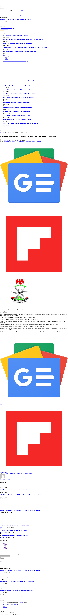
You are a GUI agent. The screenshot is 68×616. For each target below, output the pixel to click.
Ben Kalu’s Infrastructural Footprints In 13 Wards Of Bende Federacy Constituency (18, 489)
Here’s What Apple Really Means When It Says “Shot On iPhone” (16, 115)
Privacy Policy (21, 10)
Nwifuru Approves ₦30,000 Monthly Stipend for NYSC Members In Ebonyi (19, 93)
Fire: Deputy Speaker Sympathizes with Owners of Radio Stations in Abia (18, 73)
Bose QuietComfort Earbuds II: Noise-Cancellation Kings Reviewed (17, 107)
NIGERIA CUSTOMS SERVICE (14, 336)
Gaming (6, 57)
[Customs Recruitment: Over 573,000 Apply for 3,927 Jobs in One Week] (19, 303)
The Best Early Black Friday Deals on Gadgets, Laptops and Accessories (18, 97)
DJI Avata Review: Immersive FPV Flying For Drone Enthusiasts (16, 102)
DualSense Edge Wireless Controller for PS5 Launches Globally (16, 89)
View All (6, 59)
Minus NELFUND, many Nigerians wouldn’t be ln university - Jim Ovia (17, 43)
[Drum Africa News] (4, 29)
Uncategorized (5, 33)
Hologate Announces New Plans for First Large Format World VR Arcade (18, 80)
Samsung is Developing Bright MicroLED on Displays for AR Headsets (17, 119)
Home (4, 32)
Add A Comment (3, 498)
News (1, 133)
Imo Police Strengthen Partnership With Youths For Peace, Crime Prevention (15, 19)
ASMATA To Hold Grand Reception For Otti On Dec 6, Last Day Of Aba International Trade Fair (20, 494)
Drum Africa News (3, 527)
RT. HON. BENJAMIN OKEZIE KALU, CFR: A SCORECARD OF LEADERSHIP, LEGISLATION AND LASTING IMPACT (26, 47)
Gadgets (6, 58)
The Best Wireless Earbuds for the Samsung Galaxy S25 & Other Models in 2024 (20, 123)
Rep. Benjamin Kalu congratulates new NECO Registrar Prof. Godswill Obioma (15, 506)
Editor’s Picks (5, 126)
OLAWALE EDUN (23, 336)
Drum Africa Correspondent (7, 140)
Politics (4, 54)
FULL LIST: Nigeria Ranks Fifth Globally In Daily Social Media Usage (17, 69)
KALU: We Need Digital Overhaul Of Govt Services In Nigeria (15, 61)
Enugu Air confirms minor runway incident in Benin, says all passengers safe (19, 51)
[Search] (0, 128)
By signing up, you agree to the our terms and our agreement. (14, 10)
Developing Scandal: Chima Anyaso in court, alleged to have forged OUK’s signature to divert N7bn (20, 514)
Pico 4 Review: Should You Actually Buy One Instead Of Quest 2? (16, 85)
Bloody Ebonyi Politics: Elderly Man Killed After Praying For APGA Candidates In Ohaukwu (18, 15)
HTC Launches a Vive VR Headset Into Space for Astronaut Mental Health (19, 77)
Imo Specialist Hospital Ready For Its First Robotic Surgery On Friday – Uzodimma (16, 24)
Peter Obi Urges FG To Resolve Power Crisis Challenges (14, 65)
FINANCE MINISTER (4, 336)
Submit (12, 612)
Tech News (6, 56)
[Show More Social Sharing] (40, 141)
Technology (5, 55)
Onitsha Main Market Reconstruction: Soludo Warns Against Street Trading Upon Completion (23, 39)
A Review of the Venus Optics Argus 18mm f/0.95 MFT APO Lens (15, 530)
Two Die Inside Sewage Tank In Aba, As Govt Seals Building (15, 35)
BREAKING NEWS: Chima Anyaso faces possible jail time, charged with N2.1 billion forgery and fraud (20, 510)
